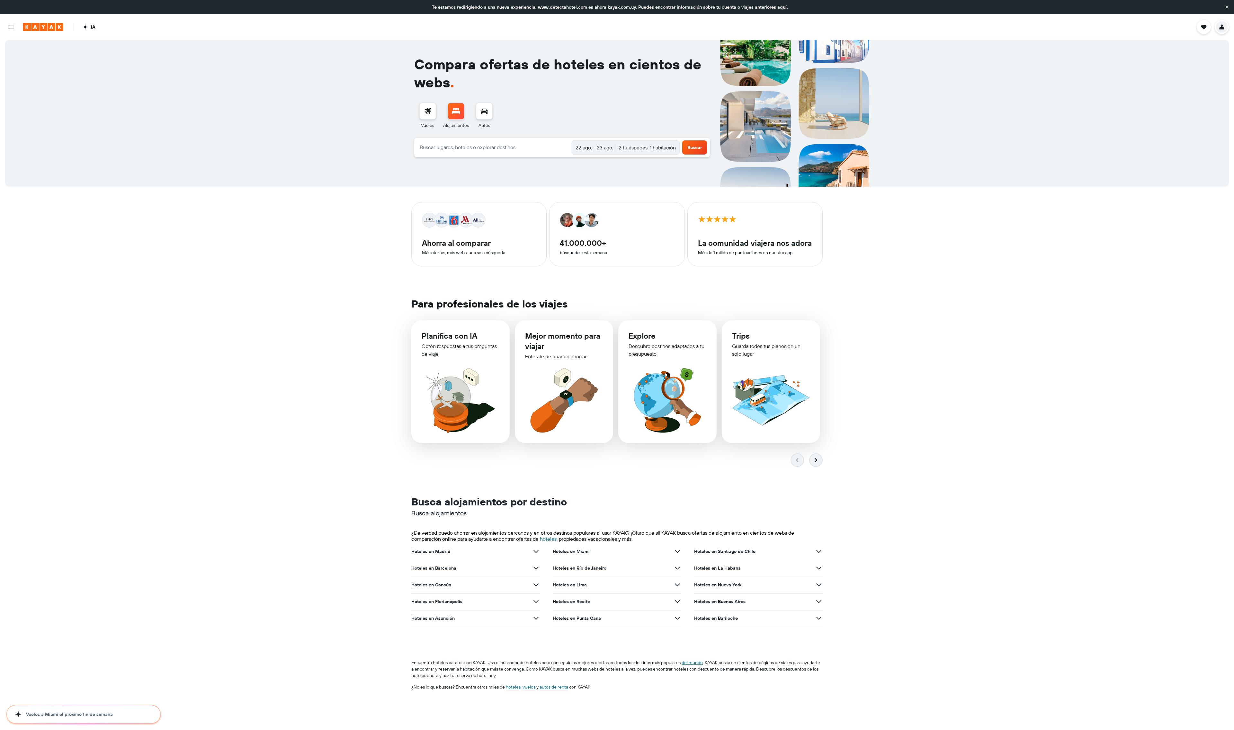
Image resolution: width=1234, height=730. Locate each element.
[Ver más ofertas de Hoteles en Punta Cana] (677, 618)
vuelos (529, 687)
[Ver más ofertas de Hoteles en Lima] (677, 585)
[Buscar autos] (484, 111)
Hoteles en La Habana (717, 568)
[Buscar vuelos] (427, 111)
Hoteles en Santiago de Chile (725, 551)
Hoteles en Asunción (433, 618)
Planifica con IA (449, 336)
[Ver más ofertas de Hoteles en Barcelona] (536, 568)
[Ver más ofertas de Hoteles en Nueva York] (819, 585)
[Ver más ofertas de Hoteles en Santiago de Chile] (819, 551)
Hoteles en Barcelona (433, 568)
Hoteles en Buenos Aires (720, 601)
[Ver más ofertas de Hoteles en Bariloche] (819, 618)
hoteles (548, 539)
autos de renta (554, 687)
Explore (642, 336)
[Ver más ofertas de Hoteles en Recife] (677, 601)
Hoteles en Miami (571, 551)
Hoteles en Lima (570, 585)
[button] (1227, 7)
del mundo (692, 662)
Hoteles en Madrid (431, 551)
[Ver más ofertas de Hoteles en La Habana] (819, 568)
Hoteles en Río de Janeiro (579, 568)
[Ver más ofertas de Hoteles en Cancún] (536, 585)
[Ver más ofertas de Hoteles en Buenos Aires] (819, 601)
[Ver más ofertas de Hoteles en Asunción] (536, 618)
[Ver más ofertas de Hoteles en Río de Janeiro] (677, 568)
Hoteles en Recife (571, 601)
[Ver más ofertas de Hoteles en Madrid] (536, 551)
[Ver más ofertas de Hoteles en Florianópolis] (536, 601)
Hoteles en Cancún (431, 585)
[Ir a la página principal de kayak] (43, 27)
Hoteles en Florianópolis (436, 601)
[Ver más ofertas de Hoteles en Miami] (677, 551)
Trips (741, 336)
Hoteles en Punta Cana (577, 618)
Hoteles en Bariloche (716, 618)
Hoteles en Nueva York (717, 585)
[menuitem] (427, 116)
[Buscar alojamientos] (456, 111)
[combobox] (493, 147)
